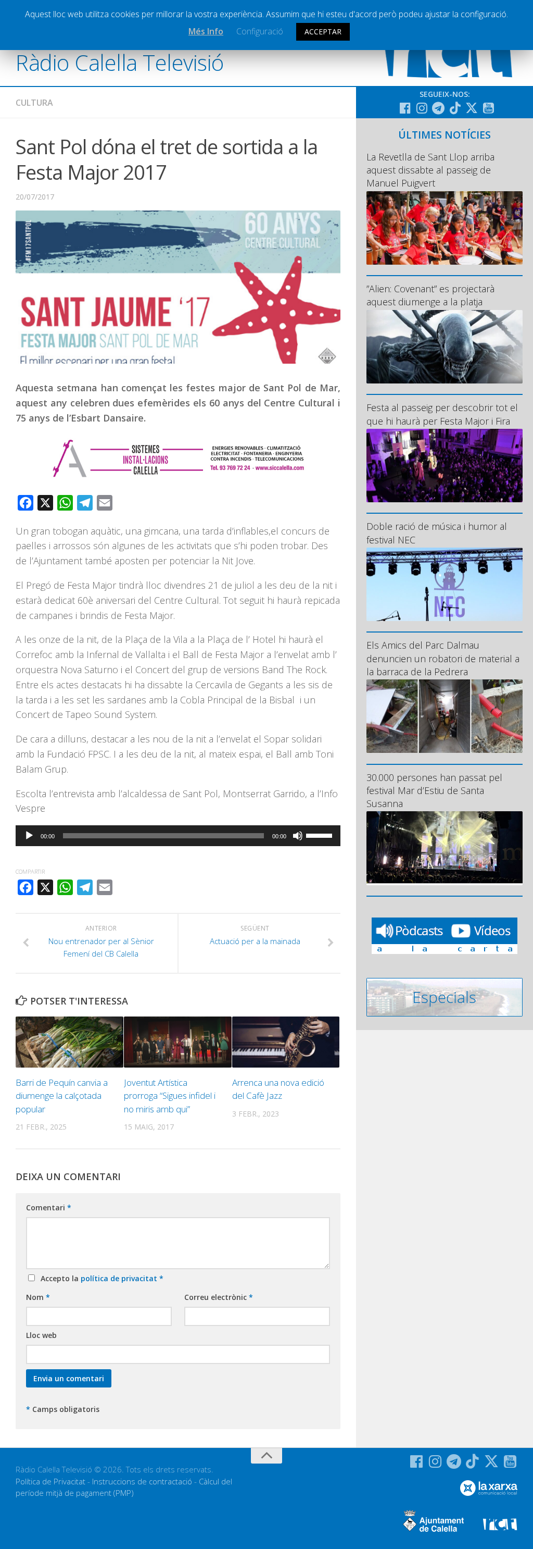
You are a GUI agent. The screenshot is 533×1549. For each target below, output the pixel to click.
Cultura (34, 102)
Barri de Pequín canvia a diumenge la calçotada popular (62, 1095)
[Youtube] (488, 108)
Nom (38, 1297)
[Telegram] (438, 108)
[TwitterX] (471, 108)
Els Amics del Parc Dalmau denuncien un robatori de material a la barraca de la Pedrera (442, 658)
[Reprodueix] (29, 836)
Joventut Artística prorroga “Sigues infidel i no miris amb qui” (169, 1095)
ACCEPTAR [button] (322, 31)
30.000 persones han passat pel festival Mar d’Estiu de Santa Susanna (434, 790)
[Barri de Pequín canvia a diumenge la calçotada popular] (69, 1042)
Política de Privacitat (50, 1481)
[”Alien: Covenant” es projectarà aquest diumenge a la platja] (444, 346)
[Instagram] (421, 108)
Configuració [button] (259, 31)
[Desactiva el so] (298, 836)
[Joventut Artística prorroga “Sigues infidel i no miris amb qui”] (178, 1042)
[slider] (320, 834)
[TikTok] (455, 108)
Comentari (48, 1207)
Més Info (205, 31)
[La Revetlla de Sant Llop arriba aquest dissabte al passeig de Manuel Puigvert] (444, 228)
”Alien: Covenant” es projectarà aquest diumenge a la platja (430, 295)
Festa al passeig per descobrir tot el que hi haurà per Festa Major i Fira (442, 414)
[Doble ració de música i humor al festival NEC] (444, 584)
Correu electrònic (218, 1297)
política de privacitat (120, 1278)
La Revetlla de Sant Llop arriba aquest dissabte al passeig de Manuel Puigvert (430, 170)
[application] (178, 835)
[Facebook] (405, 108)
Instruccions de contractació (142, 1481)
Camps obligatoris (62, 1409)
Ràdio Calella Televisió (120, 62)
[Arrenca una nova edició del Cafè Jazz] (286, 1042)
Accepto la (99, 1278)
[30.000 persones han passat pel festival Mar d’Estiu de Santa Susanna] (444, 848)
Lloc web (41, 1335)
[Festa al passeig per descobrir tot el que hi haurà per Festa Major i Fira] (444, 465)
